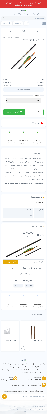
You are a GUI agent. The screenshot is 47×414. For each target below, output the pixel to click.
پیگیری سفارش (11, 14)
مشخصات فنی (39, 203)
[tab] (38, 202)
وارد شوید (5, 23)
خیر (20, 285)
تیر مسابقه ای (7, 82)
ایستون (5, 79)
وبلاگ (19, 14)
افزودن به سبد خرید (12, 112)
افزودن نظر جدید (11, 262)
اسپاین (37, 96)
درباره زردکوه (26, 14)
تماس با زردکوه (36, 14)
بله (31, 285)
